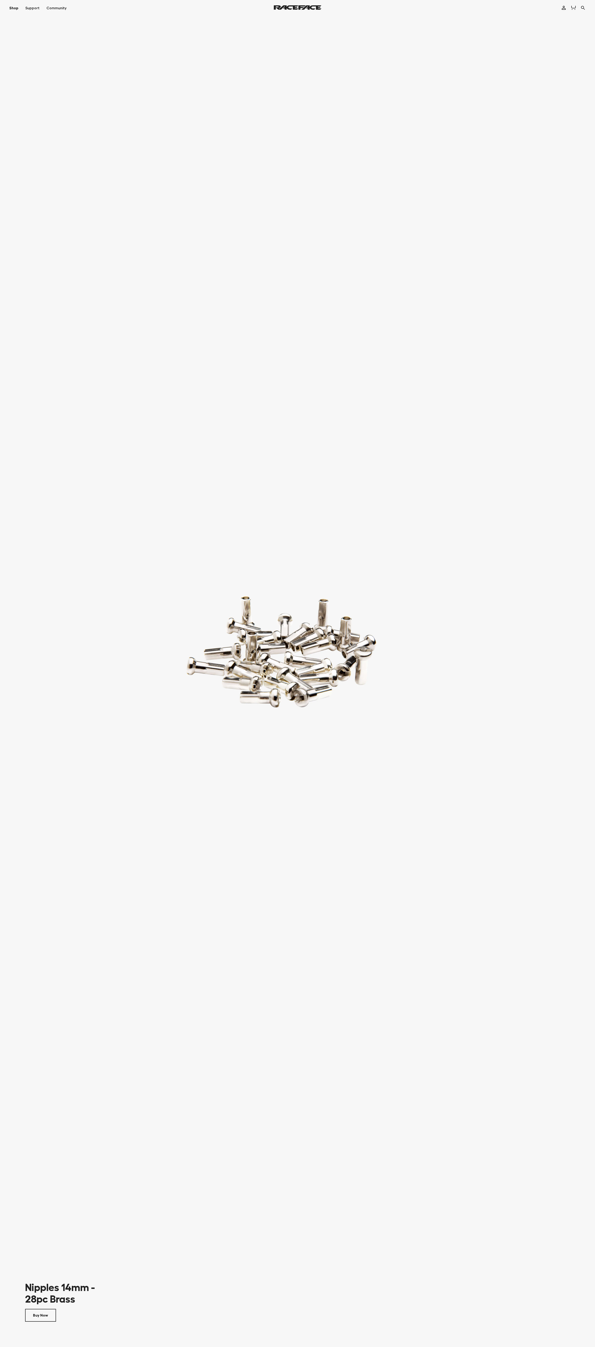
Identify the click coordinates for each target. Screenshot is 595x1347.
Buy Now (40, 1315)
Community (56, 8)
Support (32, 8)
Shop (13, 8)
